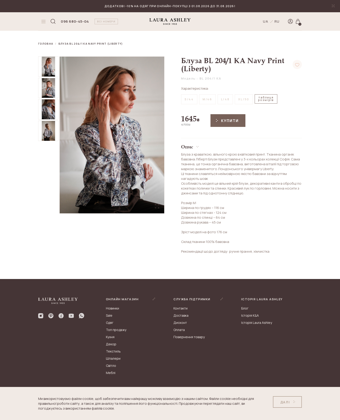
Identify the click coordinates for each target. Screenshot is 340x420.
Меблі (110, 373)
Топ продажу (116, 330)
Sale (109, 315)
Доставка (181, 315)
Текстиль (113, 351)
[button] (241, 145)
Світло (111, 365)
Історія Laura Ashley (256, 322)
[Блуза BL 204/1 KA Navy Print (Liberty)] (48, 66)
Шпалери (113, 358)
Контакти (180, 308)
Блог (244, 308)
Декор (111, 344)
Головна (45, 43)
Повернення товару (189, 337)
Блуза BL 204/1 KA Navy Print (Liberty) (91, 43)
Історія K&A (250, 315)
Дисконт (180, 322)
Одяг (109, 322)
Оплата (179, 330)
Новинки (112, 308)
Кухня (110, 337)
